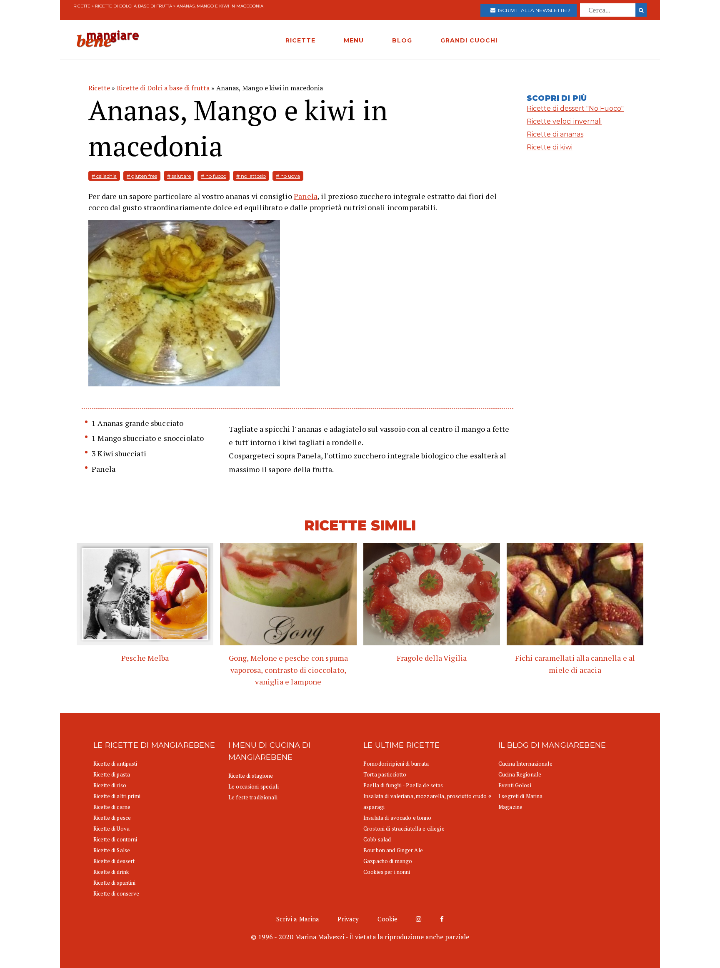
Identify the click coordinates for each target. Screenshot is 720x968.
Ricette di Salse (111, 850)
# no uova (288, 176)
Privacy (348, 919)
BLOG (402, 40)
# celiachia (104, 176)
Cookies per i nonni (386, 872)
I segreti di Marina (520, 796)
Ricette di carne (111, 807)
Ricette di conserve (116, 893)
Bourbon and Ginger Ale (393, 850)
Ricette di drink (111, 872)
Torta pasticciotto (384, 774)
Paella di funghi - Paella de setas (403, 785)
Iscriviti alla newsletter (532, 10)
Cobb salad (377, 839)
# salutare (179, 176)
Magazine (510, 807)
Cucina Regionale (519, 774)
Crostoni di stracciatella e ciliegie (404, 828)
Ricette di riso (109, 785)
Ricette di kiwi (549, 147)
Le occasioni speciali (253, 786)
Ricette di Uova (111, 828)
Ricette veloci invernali (564, 121)
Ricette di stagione (250, 775)
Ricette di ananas (555, 134)
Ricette (81, 6)
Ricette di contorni (115, 839)
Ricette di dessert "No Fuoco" (575, 108)
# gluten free (142, 176)
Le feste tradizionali (253, 797)
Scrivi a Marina (297, 919)
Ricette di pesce (112, 817)
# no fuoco (213, 176)
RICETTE (300, 40)
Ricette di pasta (111, 774)
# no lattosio (251, 176)
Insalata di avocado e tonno (397, 817)
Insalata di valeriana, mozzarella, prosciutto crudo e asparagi (427, 801)
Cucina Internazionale (525, 763)
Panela (306, 196)
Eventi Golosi (514, 785)
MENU (354, 40)
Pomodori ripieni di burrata (396, 763)
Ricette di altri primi (116, 796)
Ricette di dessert (114, 861)
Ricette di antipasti (115, 763)
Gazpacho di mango (387, 861)
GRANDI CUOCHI (469, 40)
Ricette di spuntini (114, 882)
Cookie (388, 919)
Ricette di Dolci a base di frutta (133, 6)
